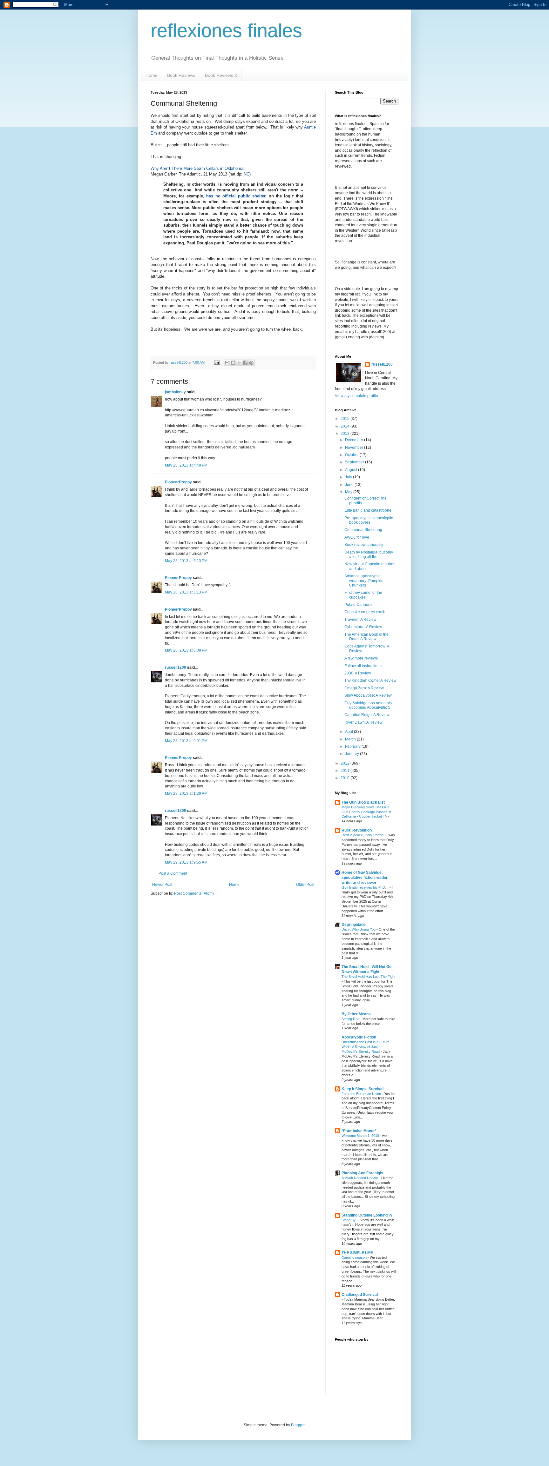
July (349, 477)
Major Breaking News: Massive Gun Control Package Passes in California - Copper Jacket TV (366, 812)
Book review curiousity (363, 544)
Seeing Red (351, 1019)
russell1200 (175, 667)
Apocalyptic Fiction (359, 1037)
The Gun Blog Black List (363, 802)
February (353, 746)
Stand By (349, 1220)
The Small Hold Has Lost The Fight (368, 976)
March (351, 739)
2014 (345, 426)
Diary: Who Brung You (359, 929)
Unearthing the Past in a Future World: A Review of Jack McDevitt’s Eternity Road (366, 1046)
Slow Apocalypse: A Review (368, 695)
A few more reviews (361, 658)
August (351, 470)
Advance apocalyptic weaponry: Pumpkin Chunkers (363, 580)
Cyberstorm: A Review (363, 627)
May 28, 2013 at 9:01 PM (186, 741)
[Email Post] (217, 362)
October (352, 455)
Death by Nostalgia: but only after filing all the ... (368, 554)
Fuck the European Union (362, 1094)
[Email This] (227, 363)
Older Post (305, 884)
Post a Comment (173, 873)
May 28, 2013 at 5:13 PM (186, 561)
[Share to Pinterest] (251, 363)
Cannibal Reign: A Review (367, 715)
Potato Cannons (358, 604)
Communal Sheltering (363, 529)
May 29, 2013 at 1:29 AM (186, 793)
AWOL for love (356, 537)
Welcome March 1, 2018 (361, 1136)
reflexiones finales (226, 30)
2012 (345, 763)
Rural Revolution (357, 830)
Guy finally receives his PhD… (366, 887)
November (354, 447)
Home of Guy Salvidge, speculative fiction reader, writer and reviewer (365, 877)
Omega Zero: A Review (364, 688)
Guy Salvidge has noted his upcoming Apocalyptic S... (368, 705)
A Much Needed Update (360, 1178)
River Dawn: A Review (363, 722)
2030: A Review (357, 673)
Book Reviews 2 (221, 75)
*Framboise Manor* (359, 1131)
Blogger (297, 1425)
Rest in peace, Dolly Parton (363, 835)
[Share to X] (239, 363)
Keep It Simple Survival (362, 1089)
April (349, 731)
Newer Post (162, 884)
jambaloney (175, 392)
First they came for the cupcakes (363, 594)
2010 (345, 778)
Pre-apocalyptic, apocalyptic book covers (368, 520)
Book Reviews (181, 75)
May (349, 492)
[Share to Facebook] (245, 363)
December (354, 440)
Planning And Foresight (362, 1173)
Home (152, 75)
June (350, 484)
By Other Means (356, 1014)
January (352, 754)
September (355, 462)
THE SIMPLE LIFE (357, 1252)
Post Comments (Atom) (194, 893)
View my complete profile (356, 396)
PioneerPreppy (178, 482)
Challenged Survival (360, 1294)
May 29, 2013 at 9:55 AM (186, 862)
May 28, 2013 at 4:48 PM (186, 465)
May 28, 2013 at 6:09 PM (186, 650)
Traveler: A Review (360, 619)
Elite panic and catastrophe (367, 510)
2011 (345, 770)
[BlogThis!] (233, 363)
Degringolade (354, 924)
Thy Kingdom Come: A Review (370, 680)
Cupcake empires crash (364, 612)
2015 (345, 418)
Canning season (355, 1257)
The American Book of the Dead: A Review (366, 636)
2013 (345, 433)
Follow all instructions (363, 666)
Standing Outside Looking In (367, 1215)
